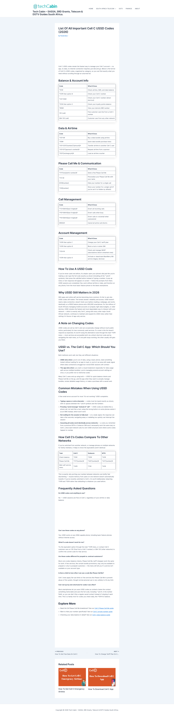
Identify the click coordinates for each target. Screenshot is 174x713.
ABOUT (137, 8)
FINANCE (129, 8)
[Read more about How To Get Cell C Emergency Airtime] (72, 677)
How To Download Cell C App (100, 689)
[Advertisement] (87, 52)
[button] (115, 8)
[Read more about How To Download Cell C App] (102, 677)
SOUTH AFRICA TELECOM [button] (105, 8)
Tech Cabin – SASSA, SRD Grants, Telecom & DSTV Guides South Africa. (58, 13)
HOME (91, 8)
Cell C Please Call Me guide (104, 608)
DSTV (121, 8)
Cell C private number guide (102, 611)
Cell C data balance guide (101, 615)
